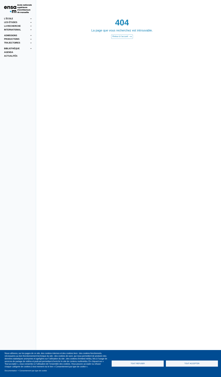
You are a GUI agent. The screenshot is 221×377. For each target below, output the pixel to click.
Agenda (8, 52)
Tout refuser (138, 363)
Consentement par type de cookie (33, 371)
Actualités (10, 56)
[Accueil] (18, 8)
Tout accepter (191, 363)
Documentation (11, 371)
